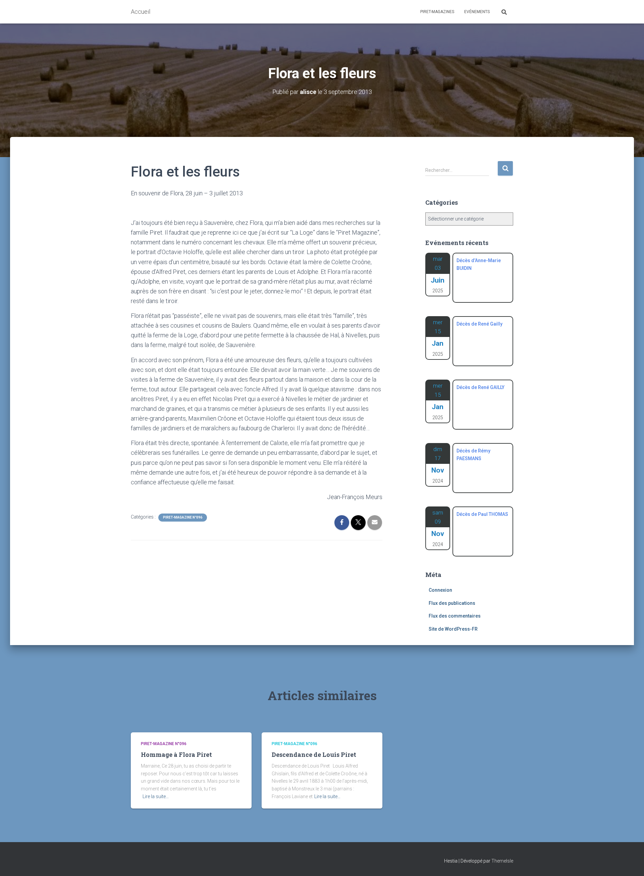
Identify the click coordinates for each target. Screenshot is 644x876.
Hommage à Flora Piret (176, 754)
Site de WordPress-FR (453, 629)
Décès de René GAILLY (480, 387)
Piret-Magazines (437, 11)
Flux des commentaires (455, 616)
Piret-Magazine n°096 (182, 517)
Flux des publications (452, 603)
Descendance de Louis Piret (314, 754)
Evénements (477, 11)
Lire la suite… (156, 796)
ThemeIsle (502, 861)
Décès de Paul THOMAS (482, 514)
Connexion (440, 590)
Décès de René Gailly (479, 324)
